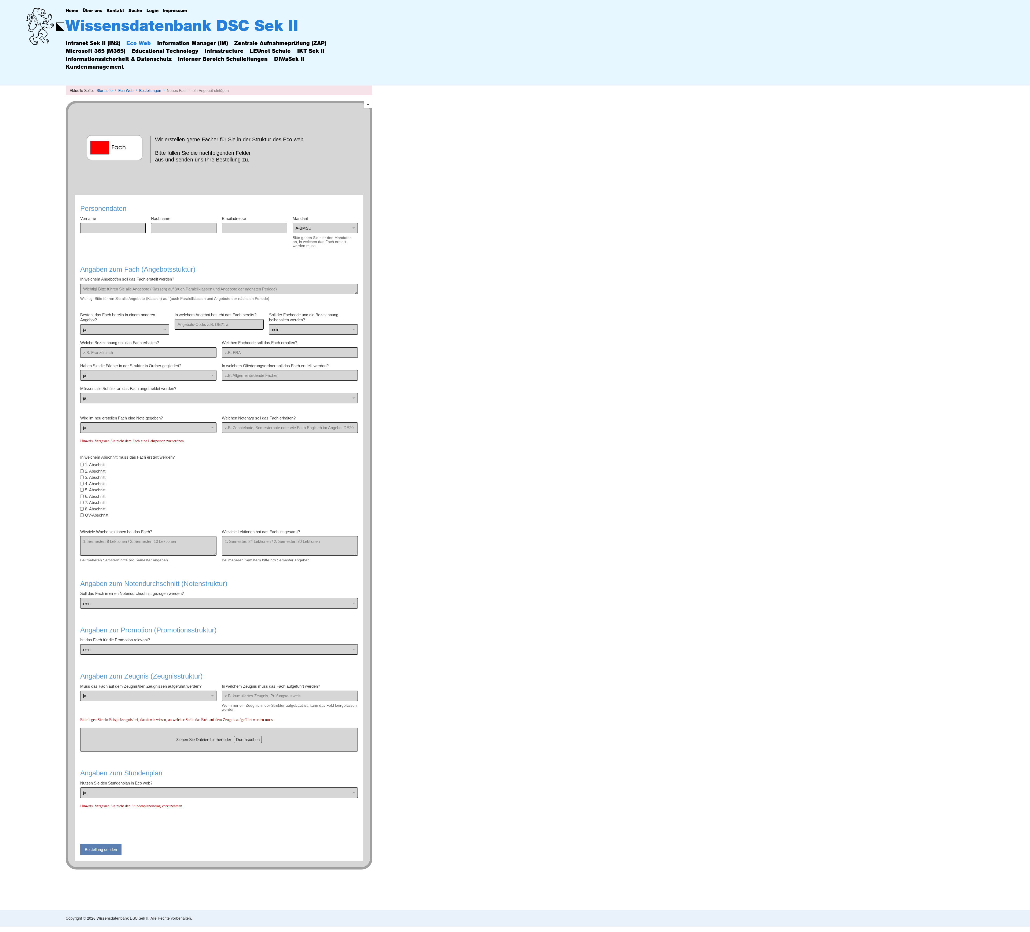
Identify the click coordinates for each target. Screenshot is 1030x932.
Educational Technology (164, 51)
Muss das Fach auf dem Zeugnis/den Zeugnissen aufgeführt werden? (140, 686)
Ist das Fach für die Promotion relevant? (115, 640)
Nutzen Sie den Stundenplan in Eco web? (116, 782)
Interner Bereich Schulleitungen (223, 59)
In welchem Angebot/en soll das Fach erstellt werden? (127, 279)
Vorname (88, 218)
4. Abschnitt (95, 483)
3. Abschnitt (95, 477)
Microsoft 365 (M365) (95, 51)
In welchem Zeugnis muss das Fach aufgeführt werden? (271, 686)
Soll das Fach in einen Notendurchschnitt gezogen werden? (132, 593)
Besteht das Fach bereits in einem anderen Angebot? (117, 317)
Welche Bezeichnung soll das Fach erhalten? (119, 342)
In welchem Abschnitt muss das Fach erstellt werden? (127, 457)
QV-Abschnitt (96, 515)
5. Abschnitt (95, 490)
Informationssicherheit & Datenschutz (119, 59)
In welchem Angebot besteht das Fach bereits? (215, 314)
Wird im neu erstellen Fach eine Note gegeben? (121, 418)
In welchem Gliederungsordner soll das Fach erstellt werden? (275, 365)
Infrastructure (224, 51)
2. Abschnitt (95, 471)
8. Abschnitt (95, 508)
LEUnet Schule (270, 51)
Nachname (160, 218)
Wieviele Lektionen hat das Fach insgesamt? (261, 531)
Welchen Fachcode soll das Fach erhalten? (259, 342)
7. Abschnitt (95, 502)
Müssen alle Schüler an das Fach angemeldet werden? (128, 388)
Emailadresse (234, 218)
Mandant (300, 218)
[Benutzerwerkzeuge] (368, 105)
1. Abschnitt (95, 464)
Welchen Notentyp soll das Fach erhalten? (258, 418)
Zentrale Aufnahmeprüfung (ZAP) (280, 43)
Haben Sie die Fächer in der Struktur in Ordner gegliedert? (130, 365)
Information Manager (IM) (192, 43)
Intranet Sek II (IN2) (93, 43)
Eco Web (138, 43)
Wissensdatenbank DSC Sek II (181, 26)
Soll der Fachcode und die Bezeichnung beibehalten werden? (303, 317)
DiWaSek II (289, 59)
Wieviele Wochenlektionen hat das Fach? (116, 531)
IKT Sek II (311, 51)
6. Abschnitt (95, 496)
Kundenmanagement (95, 67)
